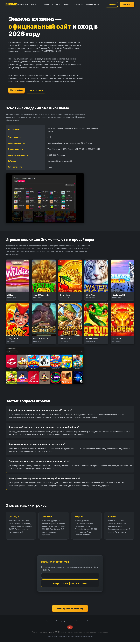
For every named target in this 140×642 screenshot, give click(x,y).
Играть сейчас (16, 90)
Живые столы (23, 4)
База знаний (35, 4)
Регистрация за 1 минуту (70, 608)
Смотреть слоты (36, 90)
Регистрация (127, 4)
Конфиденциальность (64, 621)
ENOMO (11, 4)
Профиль (112, 4)
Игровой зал (56, 4)
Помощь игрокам (92, 4)
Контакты (90, 621)
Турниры (46, 4)
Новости (67, 4)
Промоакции (78, 4)
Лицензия (79, 621)
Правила (49, 621)
